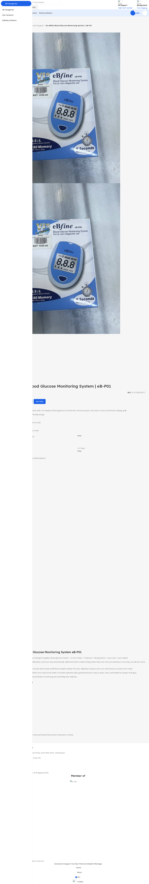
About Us (12, 837)
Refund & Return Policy (18, 853)
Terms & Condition (16, 845)
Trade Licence (14, 857)
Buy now (39, 401)
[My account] (144, 13)
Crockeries (13, 813)
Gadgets (12, 809)
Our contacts (14, 820)
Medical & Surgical (36, 25)
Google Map (13, 828)
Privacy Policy (14, 841)
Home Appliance (15, 801)
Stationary (13, 805)
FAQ (10, 849)
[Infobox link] (78, 746)
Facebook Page (15, 824)
